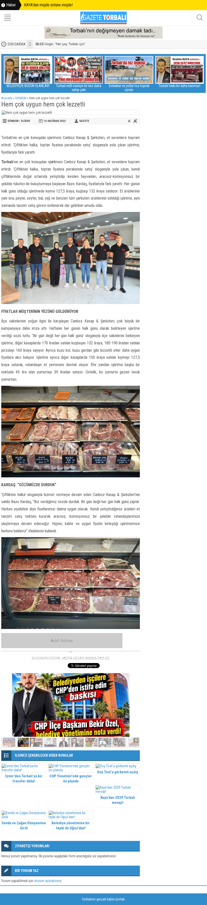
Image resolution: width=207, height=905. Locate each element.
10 (132, 742)
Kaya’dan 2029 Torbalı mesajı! (117, 800)
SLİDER (25, 121)
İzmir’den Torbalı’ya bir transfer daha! (23, 778)
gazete (84, 121)
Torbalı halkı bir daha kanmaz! (179, 86)
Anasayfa (6, 98)
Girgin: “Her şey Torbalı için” (60, 44)
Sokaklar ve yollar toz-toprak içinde (129, 88)
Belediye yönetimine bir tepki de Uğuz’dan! (70, 825)
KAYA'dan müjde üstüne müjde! (48, 5)
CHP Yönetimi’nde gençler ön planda (70, 778)
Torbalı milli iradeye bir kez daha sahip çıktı (78, 88)
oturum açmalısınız (48, 881)
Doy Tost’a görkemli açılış (117, 772)
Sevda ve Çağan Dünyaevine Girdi (24, 825)
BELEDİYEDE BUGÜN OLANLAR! (28, 86)
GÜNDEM (20, 98)
